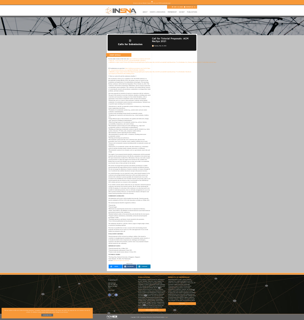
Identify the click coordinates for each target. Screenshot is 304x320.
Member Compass (147, 3)
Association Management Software (112, 318)
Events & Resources (157, 12)
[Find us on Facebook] (109, 294)
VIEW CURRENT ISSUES (152, 310)
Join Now (182, 303)
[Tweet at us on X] (112, 294)
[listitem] (152, 3)
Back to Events (112, 33)
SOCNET (182, 12)
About (145, 12)
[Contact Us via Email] (116, 294)
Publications (192, 12)
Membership (172, 12)
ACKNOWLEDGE (47, 315)
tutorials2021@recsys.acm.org (121, 260)
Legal (166, 317)
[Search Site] (195, 7)
